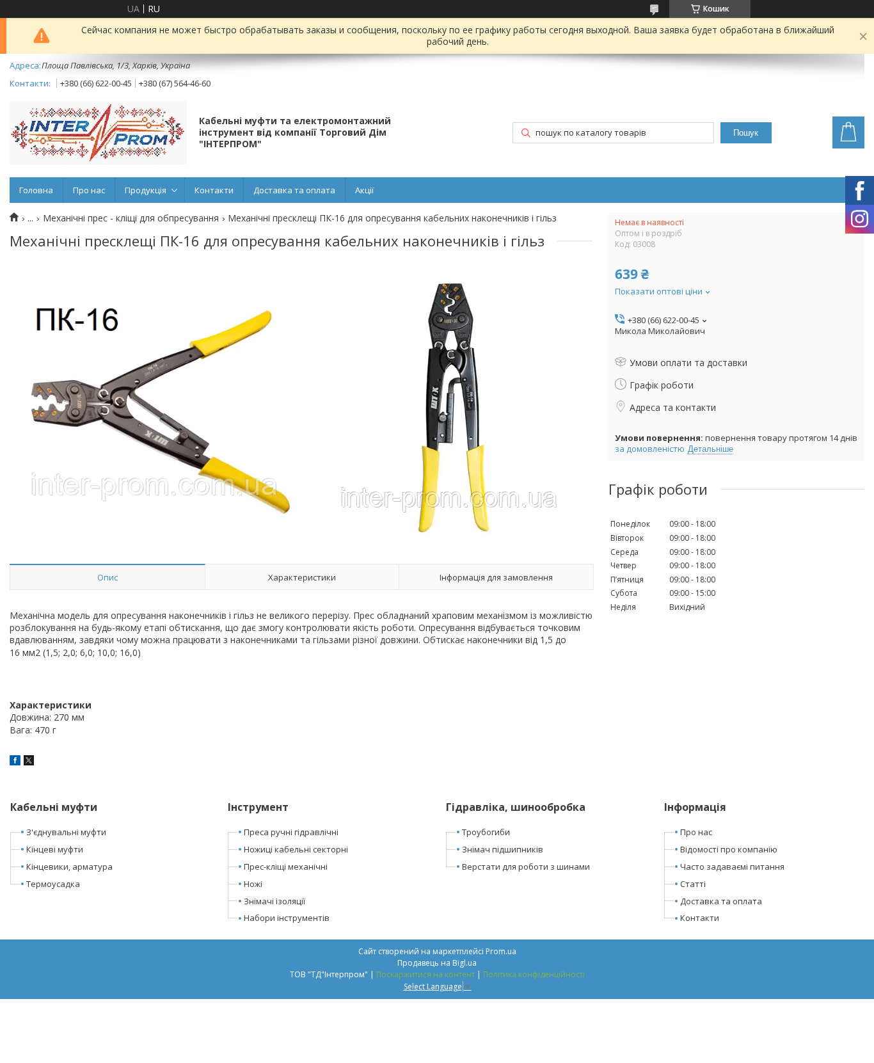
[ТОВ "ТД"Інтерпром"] (98, 133)
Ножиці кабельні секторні (296, 849)
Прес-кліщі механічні (286, 866)
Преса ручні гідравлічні (291, 832)
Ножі (253, 884)
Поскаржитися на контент (425, 974)
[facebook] (15, 762)
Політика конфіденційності (534, 974)
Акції (364, 190)
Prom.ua (501, 951)
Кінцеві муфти (54, 849)
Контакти (214, 190)
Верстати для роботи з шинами (526, 866)
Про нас (89, 190)
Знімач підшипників (502, 849)
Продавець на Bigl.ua (437, 962)
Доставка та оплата (294, 190)
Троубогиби (486, 832)
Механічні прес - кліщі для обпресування (131, 218)
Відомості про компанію (728, 849)
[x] (29, 762)
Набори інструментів (287, 917)
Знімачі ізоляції (274, 901)
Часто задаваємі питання (732, 866)
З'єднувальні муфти (66, 832)
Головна (36, 190)
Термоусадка (53, 884)
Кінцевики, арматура (69, 866)
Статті (693, 884)
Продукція (145, 190)
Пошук (745, 133)
